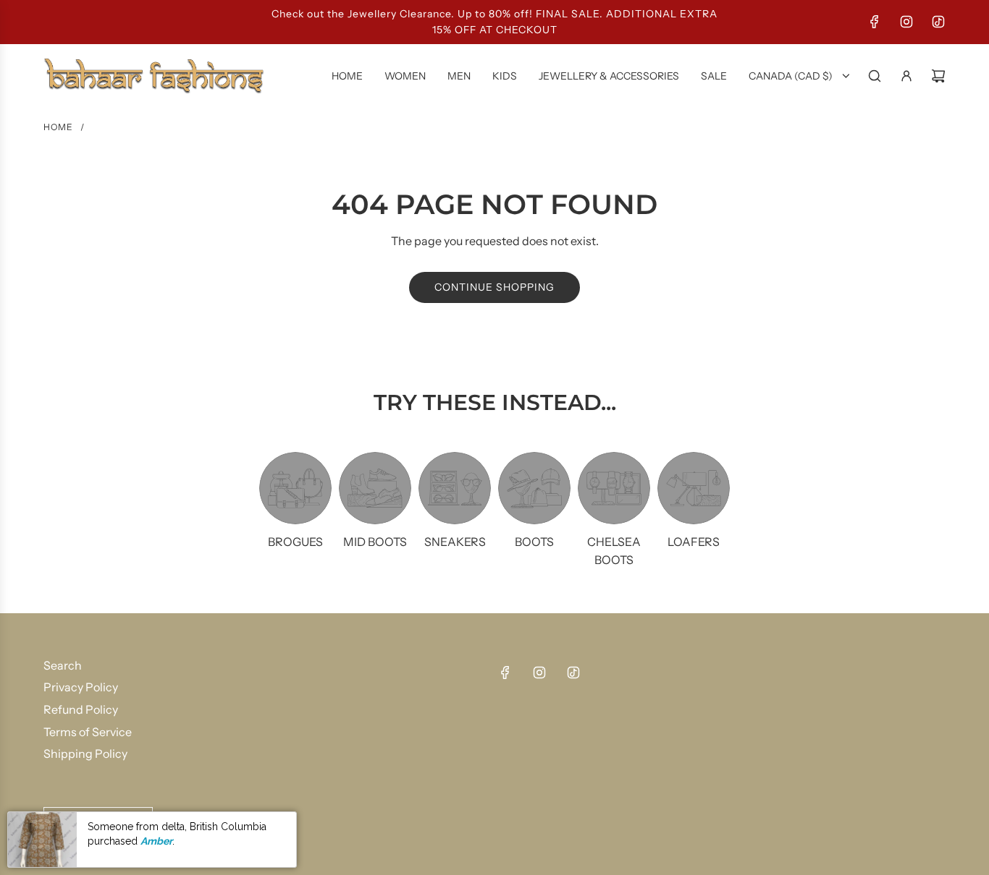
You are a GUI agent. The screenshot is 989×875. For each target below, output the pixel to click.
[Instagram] (906, 21)
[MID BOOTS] (375, 488)
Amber (156, 841)
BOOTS (534, 541)
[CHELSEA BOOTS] (614, 488)
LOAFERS (694, 541)
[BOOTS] (534, 488)
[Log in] (906, 76)
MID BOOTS (375, 541)
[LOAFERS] (693, 488)
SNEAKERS (455, 541)
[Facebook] (875, 21)
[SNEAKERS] (454, 488)
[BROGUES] (295, 488)
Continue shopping (494, 287)
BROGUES (295, 541)
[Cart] (938, 76)
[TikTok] (938, 21)
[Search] (875, 76)
